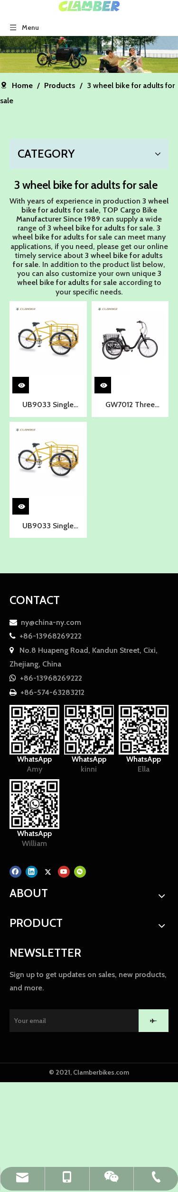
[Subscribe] (154, 1020)
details (28, 383)
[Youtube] (64, 871)
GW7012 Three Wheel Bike (130, 406)
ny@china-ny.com (51, 622)
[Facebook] (15, 871)
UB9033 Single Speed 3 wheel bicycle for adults (48, 527)
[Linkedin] (31, 871)
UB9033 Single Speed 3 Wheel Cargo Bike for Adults (48, 406)
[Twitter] (48, 871)
